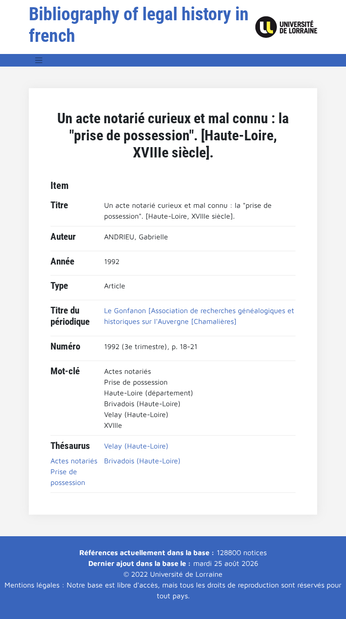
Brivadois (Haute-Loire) (142, 461)
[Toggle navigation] (39, 60)
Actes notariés (73, 461)
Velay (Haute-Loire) (136, 446)
